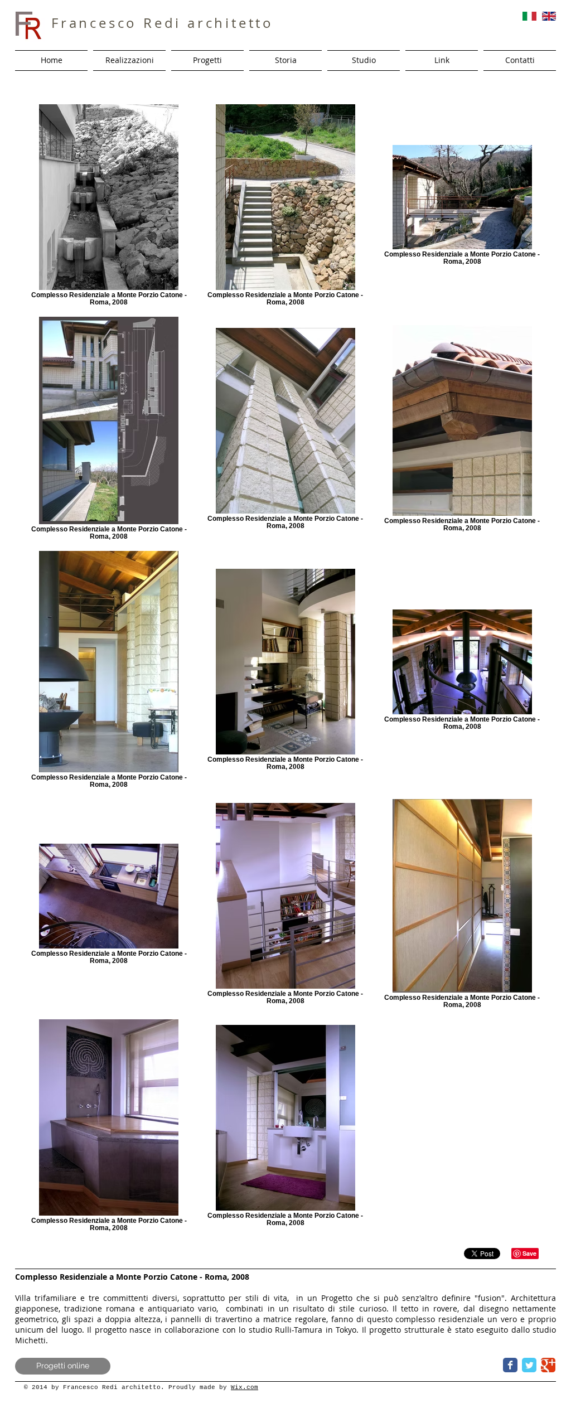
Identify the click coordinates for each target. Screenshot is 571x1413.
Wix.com (244, 1387)
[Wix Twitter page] (529, 1365)
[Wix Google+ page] (548, 1365)
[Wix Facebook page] (510, 1365)
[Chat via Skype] (476, 1364)
